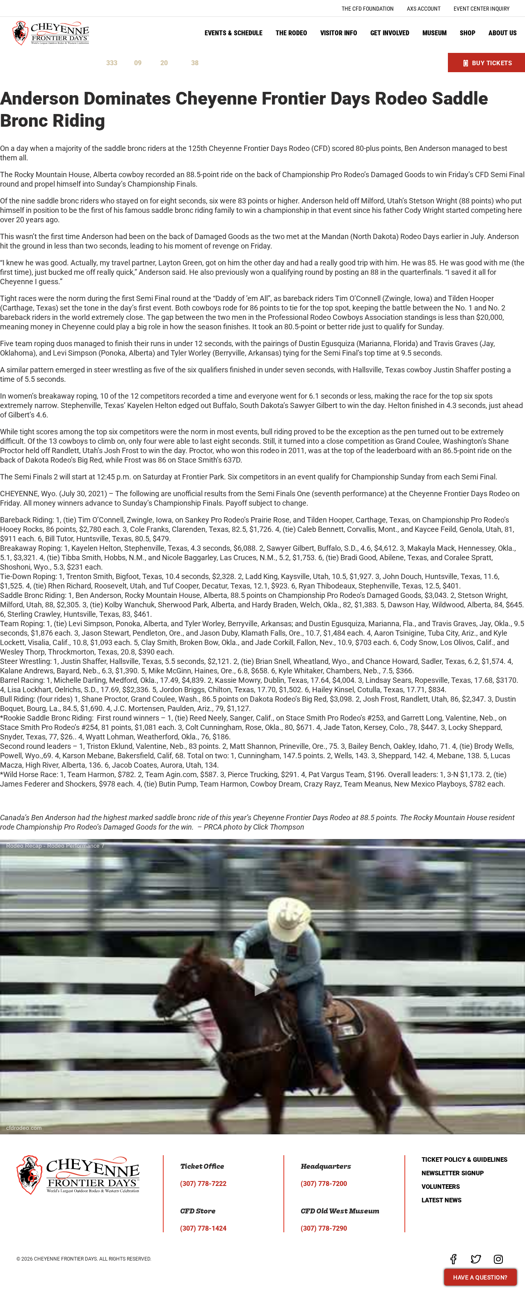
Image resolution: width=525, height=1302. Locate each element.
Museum (434, 33)
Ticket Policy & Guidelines (464, 1159)
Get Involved (389, 33)
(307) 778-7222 (203, 1184)
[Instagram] (498, 1259)
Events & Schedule (233, 33)
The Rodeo (291, 33)
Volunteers (441, 1186)
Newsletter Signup (453, 1173)
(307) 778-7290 (324, 1228)
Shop (467, 33)
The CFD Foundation (368, 8)
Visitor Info (338, 33)
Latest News (441, 1200)
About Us (502, 33)
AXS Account (424, 8)
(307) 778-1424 (203, 1228)
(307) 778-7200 (324, 1184)
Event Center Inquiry (481, 8)
